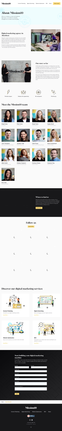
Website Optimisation (40, 3)
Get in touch (56, 3)
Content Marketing (21, 3)
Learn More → (5, 343)
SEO (47, 3)
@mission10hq (31, 226)
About (50, 3)
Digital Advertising (30, 3)
